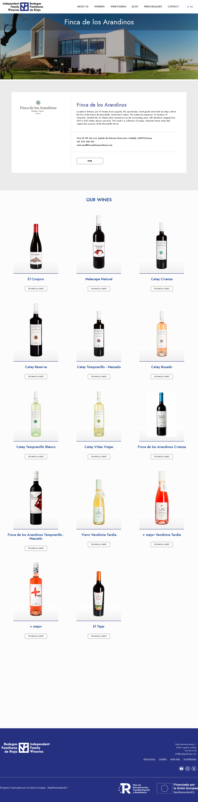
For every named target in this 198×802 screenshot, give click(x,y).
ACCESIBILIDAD (190, 759)
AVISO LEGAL (149, 759)
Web (90, 161)
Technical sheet (36, 288)
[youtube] (181, 767)
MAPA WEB (175, 759)
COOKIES (163, 759)
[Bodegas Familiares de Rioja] (23, 6)
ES (188, 6)
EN (191, 6)
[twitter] (193, 767)
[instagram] (187, 767)
